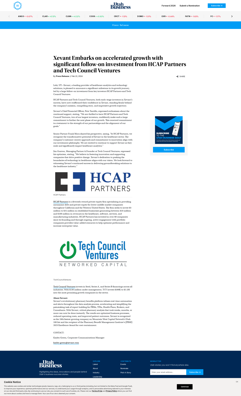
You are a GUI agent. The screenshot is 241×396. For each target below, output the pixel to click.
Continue (185, 387)
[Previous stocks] (9, 16)
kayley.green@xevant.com (66, 342)
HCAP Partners (60, 201)
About (95, 368)
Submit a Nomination (190, 5)
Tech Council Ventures (64, 286)
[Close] (237, 382)
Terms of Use (97, 391)
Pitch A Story (125, 372)
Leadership (97, 377)
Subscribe (215, 6)
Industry (96, 372)
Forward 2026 (169, 5)
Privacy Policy (111, 391)
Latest (95, 364)
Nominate (124, 368)
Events (123, 364)
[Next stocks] (232, 16)
